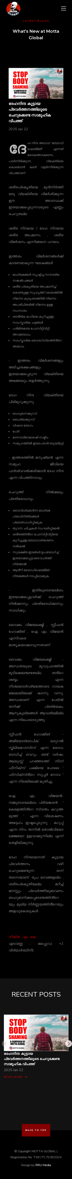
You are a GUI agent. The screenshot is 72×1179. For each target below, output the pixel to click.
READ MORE (13, 1077)
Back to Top (36, 1130)
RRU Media (43, 1165)
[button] (68, 1043)
